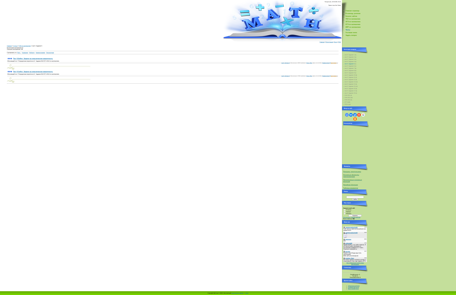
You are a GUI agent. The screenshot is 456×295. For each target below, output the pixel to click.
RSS (339, 42)
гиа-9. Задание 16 (350, 88)
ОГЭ (346, 102)
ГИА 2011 (347, 95)
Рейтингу (32, 52)
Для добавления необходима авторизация (355, 263)
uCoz (246, 293)
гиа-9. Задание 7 (350, 68)
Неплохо (348, 213)
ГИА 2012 (347, 97)
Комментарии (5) (326, 76)
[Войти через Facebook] (355, 115)
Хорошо (348, 211)
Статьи (15, 46)
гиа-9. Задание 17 (350, 90)
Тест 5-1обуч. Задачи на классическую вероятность (33, 72)
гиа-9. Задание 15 (350, 86)
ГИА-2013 (347, 100)
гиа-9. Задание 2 (350, 57)
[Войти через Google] (363, 115)
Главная (322, 42)
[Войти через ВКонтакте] (351, 115)
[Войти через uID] (347, 115)
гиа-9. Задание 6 (350, 66)
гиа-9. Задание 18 (350, 93)
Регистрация (329, 42)
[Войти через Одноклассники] (355, 119)
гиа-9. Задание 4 (350, 61)
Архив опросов (355, 217)
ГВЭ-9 (346, 104)
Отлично (348, 209)
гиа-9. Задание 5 (285, 63)
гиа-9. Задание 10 (350, 75)
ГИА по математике (25, 46)
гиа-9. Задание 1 (350, 54)
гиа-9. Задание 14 (350, 84)
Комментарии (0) (326, 63)
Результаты (346, 217)
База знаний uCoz (353, 288)
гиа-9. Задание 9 (350, 72)
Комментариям (40, 52)
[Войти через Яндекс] (359, 115)
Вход (335, 42)
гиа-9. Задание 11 (350, 77)
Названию (25, 52)
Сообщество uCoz (353, 287)
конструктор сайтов (237, 293)
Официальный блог (354, 286)
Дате (18, 52)
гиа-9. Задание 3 (350, 59)
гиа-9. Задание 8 (350, 70)
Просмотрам (50, 52)
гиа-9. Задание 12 (350, 79)
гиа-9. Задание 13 (350, 81)
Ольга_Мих (309, 63)
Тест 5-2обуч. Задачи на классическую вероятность (33, 58)
